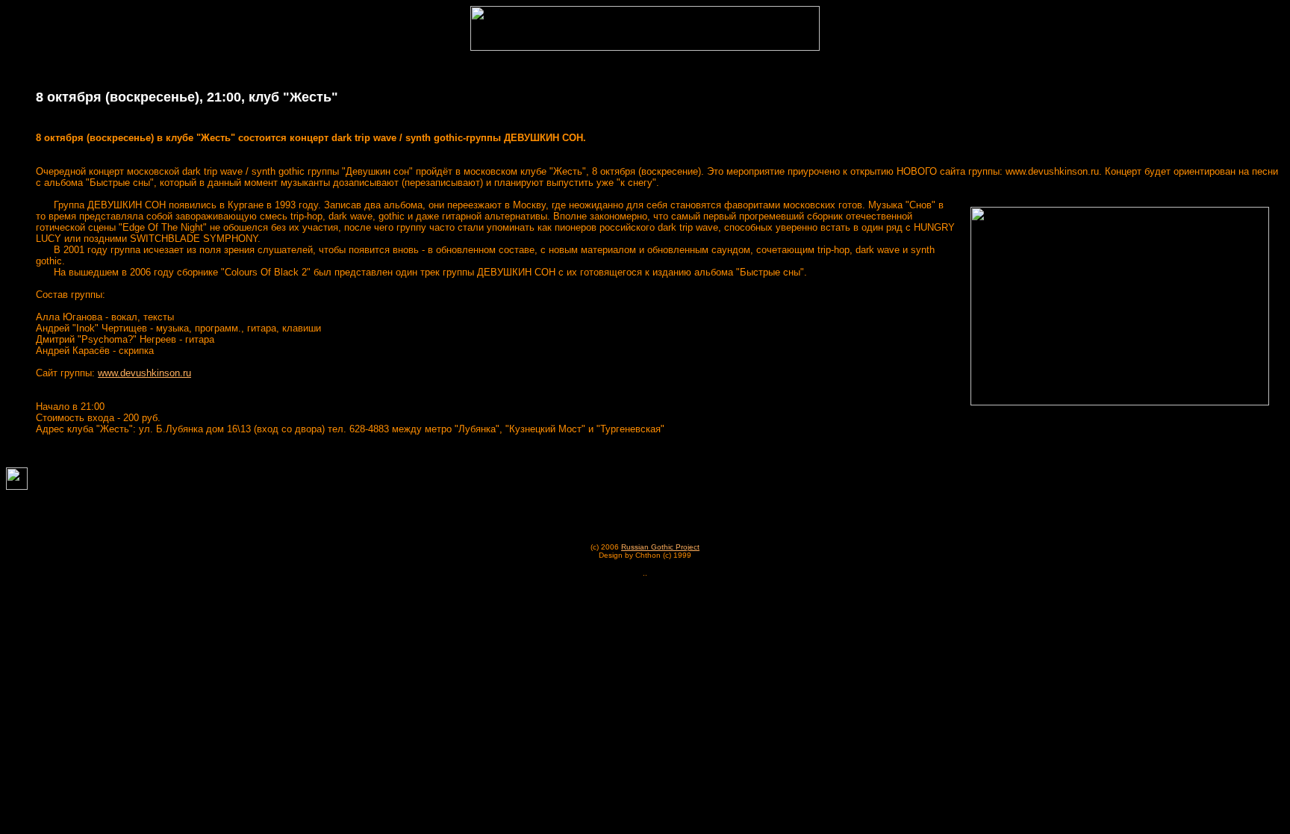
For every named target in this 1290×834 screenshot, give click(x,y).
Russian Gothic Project (660, 547)
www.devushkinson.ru (144, 373)
